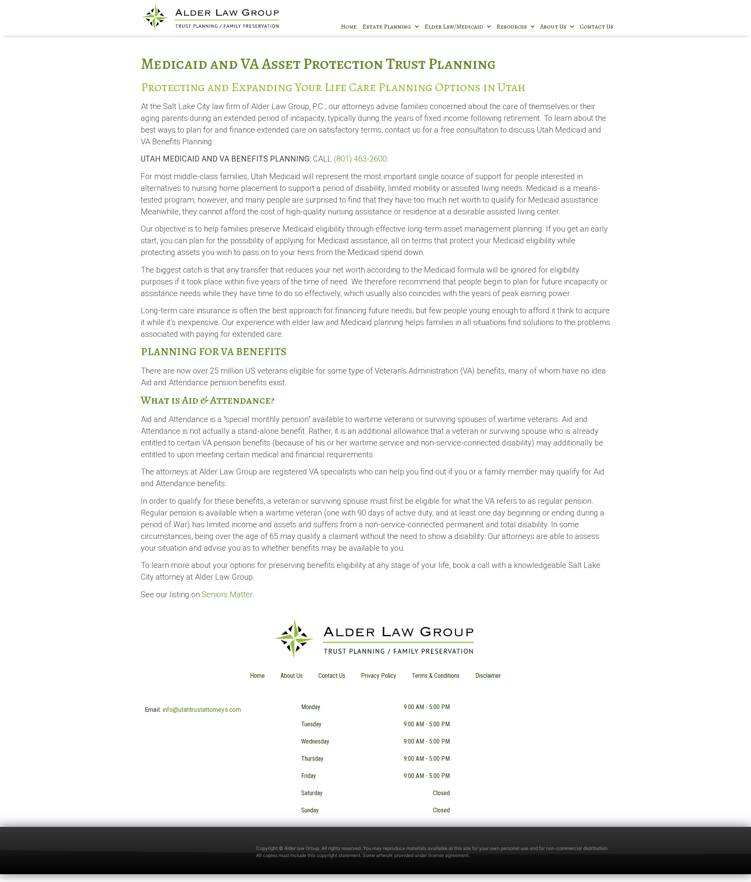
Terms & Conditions (436, 675)
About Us (553, 26)
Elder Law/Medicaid (453, 26)
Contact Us (596, 26)
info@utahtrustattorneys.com (201, 709)
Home (349, 26)
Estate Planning (386, 26)
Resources (511, 26)
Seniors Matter (227, 594)
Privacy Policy (378, 675)
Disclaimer (488, 675)
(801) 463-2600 (360, 158)
